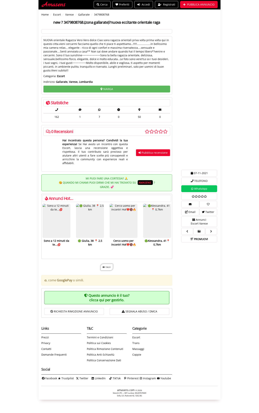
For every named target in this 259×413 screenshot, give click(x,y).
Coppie (136, 354)
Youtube (165, 378)
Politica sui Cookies (99, 343)
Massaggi (138, 349)
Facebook (51, 378)
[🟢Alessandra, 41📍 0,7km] (157, 221)
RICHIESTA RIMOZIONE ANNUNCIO (75, 311)
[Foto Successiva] (211, 231)
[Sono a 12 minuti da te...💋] (56, 221)
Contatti (46, 349)
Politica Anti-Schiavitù (100, 354)
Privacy (45, 343)
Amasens (53, 5)
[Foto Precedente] (187, 231)
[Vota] (199, 196)
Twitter (83, 378)
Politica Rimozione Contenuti (105, 349)
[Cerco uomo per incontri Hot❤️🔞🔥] (123, 221)
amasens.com (126, 390)
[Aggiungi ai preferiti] (208, 204)
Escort (136, 337)
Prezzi (45, 337)
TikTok (116, 378)
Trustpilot (67, 378)
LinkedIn (100, 378)
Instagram (149, 378)
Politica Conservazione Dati (104, 360)
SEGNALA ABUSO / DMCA (141, 311)
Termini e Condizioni (100, 337)
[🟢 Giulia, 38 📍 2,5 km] (90, 221)
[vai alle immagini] (199, 231)
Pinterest (132, 378)
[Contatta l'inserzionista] (190, 204)
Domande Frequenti (54, 354)
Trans (136, 343)
